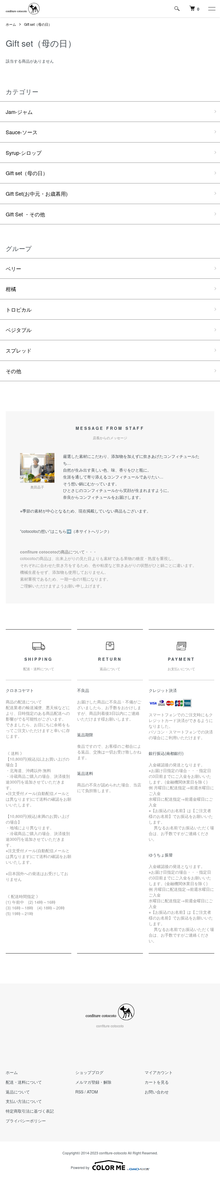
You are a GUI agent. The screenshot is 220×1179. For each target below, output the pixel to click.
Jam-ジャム (19, 111)
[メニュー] (211, 8)
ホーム (11, 24)
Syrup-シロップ (24, 152)
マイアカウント (159, 1072)
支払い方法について (24, 1101)
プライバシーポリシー (26, 1120)
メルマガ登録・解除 (93, 1082)
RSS (79, 1092)
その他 (13, 371)
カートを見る (157, 1082)
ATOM (92, 1092)
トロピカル (19, 309)
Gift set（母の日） (38, 24)
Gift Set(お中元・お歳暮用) (37, 193)
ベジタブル (19, 329)
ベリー (13, 268)
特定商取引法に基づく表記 (30, 1111)
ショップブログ (89, 1072)
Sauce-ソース (22, 132)
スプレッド (19, 350)
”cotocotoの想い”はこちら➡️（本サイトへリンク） (65, 531)
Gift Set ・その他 (25, 214)
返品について (18, 1092)
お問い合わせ (157, 1092)
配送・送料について (24, 1082)
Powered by (80, 1167)
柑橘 (11, 288)
